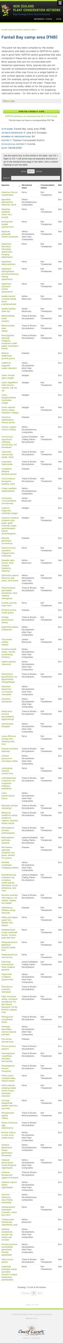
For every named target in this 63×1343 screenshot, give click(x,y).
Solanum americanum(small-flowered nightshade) (8, 1164)
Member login (43, 19)
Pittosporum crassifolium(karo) (7, 1019)
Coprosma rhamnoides (7, 463)
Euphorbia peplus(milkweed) (9, 628)
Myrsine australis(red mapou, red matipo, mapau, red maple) (9, 899)
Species (5, 185)
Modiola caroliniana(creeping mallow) (10, 865)
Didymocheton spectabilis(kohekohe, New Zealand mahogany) (9, 593)
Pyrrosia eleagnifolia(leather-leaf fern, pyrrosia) (9, 1104)
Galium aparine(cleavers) (8, 663)
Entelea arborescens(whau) (7, 620)
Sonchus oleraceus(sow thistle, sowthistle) (7, 1198)
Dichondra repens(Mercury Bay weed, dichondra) (9, 578)
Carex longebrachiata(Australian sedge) (8, 399)
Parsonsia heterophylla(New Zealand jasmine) (8, 965)
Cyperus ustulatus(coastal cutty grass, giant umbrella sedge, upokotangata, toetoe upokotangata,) (10, 525)
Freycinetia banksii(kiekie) (6, 642)
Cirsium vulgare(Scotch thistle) (8, 428)
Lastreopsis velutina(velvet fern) (7, 771)
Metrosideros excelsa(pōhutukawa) (8, 830)
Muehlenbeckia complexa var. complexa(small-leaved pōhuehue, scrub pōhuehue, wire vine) (9, 882)
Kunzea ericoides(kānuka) (9, 750)
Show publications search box (19, 30)
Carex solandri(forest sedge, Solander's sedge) (10, 410)
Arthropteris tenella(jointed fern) (7, 224)
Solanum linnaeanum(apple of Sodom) (9, 1175)
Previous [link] (26, 1293)
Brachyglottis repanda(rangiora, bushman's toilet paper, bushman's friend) (9, 342)
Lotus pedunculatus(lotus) (8, 796)
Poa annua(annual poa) (7, 1040)
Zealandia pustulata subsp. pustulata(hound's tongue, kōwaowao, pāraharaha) (9, 1273)
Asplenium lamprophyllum (8, 263)
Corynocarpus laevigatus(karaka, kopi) (8, 481)
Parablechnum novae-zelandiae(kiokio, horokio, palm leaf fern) (9, 933)
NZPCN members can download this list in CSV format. (31, 116)
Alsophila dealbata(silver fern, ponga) (6, 213)
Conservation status (47, 186)
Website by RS (31, 1318)
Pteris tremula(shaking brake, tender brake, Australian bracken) (8, 1090)
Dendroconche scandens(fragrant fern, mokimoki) (8, 552)
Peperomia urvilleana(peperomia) (7, 977)
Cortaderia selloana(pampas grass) (9, 471)
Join (59, 19)
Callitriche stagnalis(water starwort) (9, 365)
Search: (6, 178)
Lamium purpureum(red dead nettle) (9, 758)
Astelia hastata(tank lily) (8, 310)
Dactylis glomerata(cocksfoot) (6, 541)
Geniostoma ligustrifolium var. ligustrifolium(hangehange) (9, 678)
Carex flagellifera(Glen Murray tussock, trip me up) (9, 386)
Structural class (27, 186)
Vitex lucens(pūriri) (7, 1260)
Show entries (31, 171)
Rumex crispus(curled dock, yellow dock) (8, 1135)
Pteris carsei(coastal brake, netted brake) (8, 1078)
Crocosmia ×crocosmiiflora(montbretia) (8, 501)
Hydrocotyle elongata (7, 725)
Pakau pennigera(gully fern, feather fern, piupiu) (9, 921)
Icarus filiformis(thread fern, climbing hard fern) (8, 740)
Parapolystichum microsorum (9, 956)
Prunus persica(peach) (8, 1047)
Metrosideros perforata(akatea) (7, 840)
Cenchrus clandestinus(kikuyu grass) (8, 420)
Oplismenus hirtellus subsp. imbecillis (8, 910)
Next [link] (40, 1293)
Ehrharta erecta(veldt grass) (8, 611)
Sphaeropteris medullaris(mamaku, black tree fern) (9, 1211)
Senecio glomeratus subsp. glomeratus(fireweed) (6, 1150)
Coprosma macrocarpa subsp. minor (7, 454)
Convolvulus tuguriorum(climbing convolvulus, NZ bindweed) (9, 442)
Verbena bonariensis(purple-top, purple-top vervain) (7, 1234)
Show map (9, 101)
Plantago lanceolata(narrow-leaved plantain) (8, 1030)
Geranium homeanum (6, 700)
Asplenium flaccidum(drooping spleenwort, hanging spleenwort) (7, 250)
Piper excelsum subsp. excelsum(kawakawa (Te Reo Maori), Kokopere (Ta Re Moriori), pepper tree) (9, 1004)
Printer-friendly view (31, 111)
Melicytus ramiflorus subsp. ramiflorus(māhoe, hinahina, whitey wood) (9, 818)
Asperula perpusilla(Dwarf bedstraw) (9, 234)
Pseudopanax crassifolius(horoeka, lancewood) (8, 1057)
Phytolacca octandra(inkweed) (6, 989)
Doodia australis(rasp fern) (9, 604)
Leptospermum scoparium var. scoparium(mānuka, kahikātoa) (8, 783)
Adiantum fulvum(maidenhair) (9, 193)
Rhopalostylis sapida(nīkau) (7, 1115)
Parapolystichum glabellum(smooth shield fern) (9, 946)
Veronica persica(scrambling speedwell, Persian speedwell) (9, 1249)
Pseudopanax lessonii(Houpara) (8, 1068)
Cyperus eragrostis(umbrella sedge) (9, 511)
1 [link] (33, 1293)
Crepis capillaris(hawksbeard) (9, 489)
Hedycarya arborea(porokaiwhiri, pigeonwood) (7, 715)
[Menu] (60, 3)
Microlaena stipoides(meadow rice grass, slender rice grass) (8, 852)
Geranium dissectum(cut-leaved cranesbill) (7, 690)
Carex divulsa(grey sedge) (8, 376)
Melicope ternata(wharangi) (9, 806)
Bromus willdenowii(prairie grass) (8, 356)
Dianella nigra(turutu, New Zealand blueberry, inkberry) (7, 565)
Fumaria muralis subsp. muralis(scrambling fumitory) (8, 653)
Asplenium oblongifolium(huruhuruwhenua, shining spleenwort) (10, 274)
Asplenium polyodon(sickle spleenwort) (7, 287)
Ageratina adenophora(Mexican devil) (8, 202)
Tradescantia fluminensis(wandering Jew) (9, 1222)
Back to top (31, 1305)
